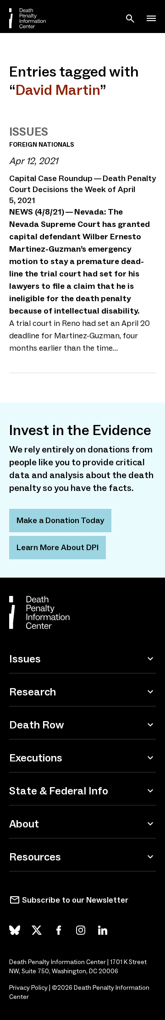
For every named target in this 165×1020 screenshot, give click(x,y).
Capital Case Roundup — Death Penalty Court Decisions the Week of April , (82, 189)
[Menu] (151, 18)
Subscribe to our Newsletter (75, 900)
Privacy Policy (28, 988)
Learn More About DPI (57, 547)
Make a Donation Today (60, 520)
